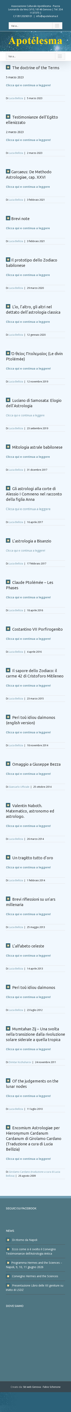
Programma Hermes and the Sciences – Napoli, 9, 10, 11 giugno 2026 (34, 1265)
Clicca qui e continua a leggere (28, 187)
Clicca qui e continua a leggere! (28, 85)
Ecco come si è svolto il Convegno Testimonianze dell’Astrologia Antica (31, 1251)
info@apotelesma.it (47, 16)
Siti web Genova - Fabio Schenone (42, 1387)
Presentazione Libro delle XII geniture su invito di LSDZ (34, 1288)
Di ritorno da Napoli (24, 1240)
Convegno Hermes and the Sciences (34, 1276)
